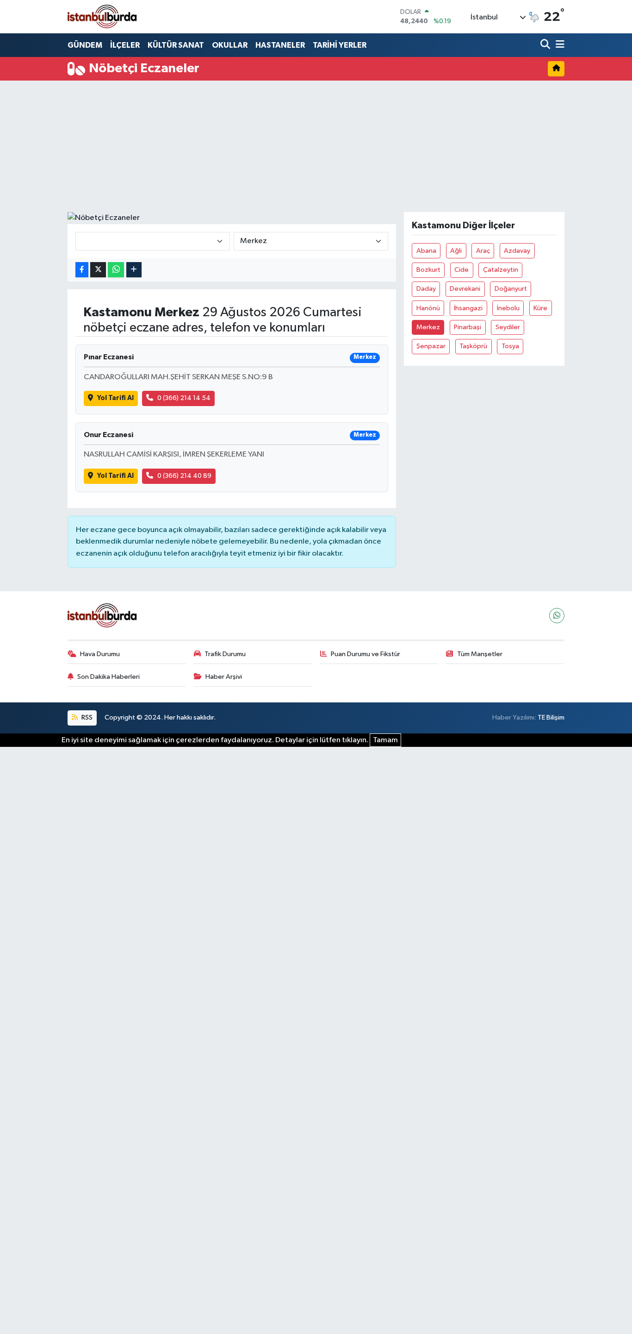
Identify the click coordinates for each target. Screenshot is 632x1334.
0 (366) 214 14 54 (184, 398)
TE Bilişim (551, 717)
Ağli (456, 250)
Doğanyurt (511, 288)
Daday (426, 288)
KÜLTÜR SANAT (176, 45)
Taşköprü (473, 346)
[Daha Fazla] (134, 269)
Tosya (510, 346)
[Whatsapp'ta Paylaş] (116, 269)
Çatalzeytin (500, 269)
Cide (461, 269)
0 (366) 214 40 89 (184, 475)
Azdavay (517, 250)
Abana (426, 250)
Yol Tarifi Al (115, 398)
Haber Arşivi (223, 676)
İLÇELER (125, 45)
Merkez (428, 327)
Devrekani (465, 288)
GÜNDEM (85, 45)
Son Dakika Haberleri (108, 676)
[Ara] (546, 45)
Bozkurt (428, 269)
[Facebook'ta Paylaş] (81, 269)
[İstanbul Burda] (102, 16)
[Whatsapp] (556, 615)
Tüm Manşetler (479, 654)
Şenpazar (431, 346)
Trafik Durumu (225, 654)
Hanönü (428, 308)
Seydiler (508, 327)
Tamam (385, 740)
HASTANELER (280, 45)
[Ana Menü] (558, 45)
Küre (540, 308)
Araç (483, 250)
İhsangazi (468, 308)
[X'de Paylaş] (98, 269)
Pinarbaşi (467, 327)
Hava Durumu (100, 654)
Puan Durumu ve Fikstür (365, 654)
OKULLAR (230, 45)
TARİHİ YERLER (339, 45)
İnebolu (508, 308)
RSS (86, 717)
